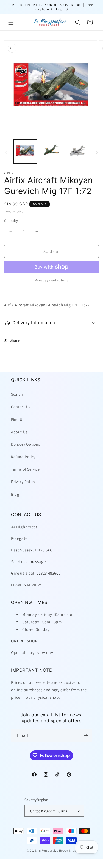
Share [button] (15, 340)
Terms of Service (25, 469)
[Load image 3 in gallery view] (77, 151)
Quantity (11, 220)
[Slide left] (6, 153)
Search (17, 394)
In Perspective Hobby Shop (57, 850)
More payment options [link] (51, 280)
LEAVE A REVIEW (26, 584)
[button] (11, 22)
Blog (15, 494)
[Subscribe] (86, 735)
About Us (19, 431)
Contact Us (20, 406)
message (38, 561)
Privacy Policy (23, 481)
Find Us (17, 419)
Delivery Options (25, 444)
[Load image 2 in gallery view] (51, 151)
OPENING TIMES (29, 602)
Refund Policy (23, 456)
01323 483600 (48, 573)
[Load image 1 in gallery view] (25, 151)
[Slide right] (97, 153)
